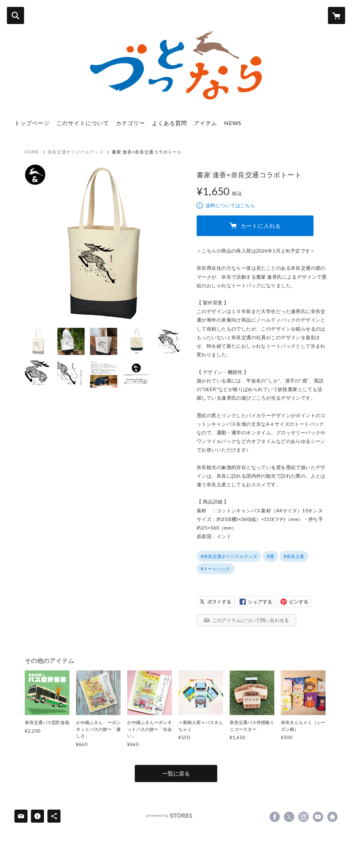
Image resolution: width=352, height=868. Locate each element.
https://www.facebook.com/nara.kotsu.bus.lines (275, 817)
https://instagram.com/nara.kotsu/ (303, 817)
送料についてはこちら (230, 205)
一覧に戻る (176, 773)
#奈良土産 (294, 556)
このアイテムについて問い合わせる (250, 620)
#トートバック (215, 568)
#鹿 (270, 556)
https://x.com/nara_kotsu (289, 817)
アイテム (205, 123)
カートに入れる (261, 225)
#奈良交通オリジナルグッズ (229, 556)
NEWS (232, 123)
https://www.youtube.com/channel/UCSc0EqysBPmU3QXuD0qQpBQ (318, 817)
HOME (32, 152)
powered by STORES (169, 815)
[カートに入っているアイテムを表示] (336, 15)
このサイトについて (82, 123)
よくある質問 (169, 123)
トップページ (32, 123)
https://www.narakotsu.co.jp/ (332, 817)
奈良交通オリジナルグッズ (75, 152)
